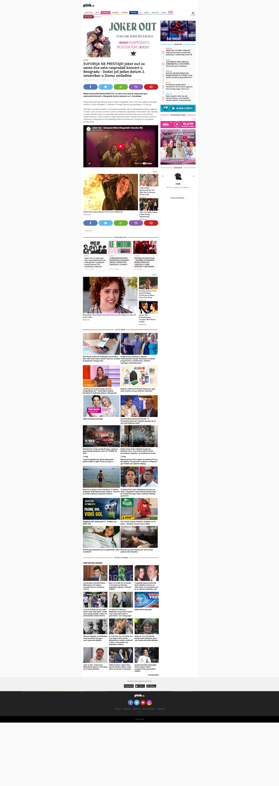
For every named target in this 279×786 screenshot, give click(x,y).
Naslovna (89, 12)
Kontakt (118, 709)
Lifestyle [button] (155, 12)
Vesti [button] (97, 12)
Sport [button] (146, 12)
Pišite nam (160, 709)
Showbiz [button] (115, 12)
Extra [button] (164, 12)
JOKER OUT (89, 231)
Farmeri (134, 12)
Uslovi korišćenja (149, 709)
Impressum (136, 709)
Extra (85, 60)
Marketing (127, 709)
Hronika (124, 12)
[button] (86, 251)
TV (140, 12)
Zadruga (105, 12)
